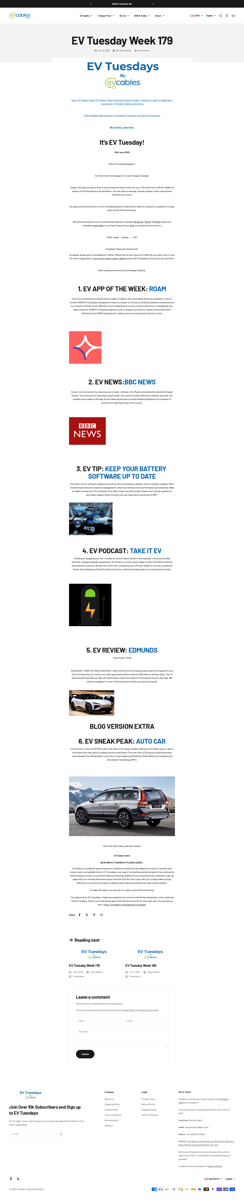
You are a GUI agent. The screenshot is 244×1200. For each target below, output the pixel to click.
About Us (109, 1099)
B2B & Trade (140, 15)
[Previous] (90, 4)
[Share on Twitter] (87, 915)
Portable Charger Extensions (129, 103)
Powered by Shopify (35, 1189)
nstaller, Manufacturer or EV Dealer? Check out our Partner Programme (125, 115)
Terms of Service (145, 1010)
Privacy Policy (128, 1010)
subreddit (98, 225)
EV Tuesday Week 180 (140, 965)
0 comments (143, 50)
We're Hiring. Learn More (122, 127)
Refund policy (111, 1120)
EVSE (87, 115)
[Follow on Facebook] (11, 1179)
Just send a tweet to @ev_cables (109, 258)
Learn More (21, 1124)
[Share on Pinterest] (94, 915)
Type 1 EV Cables (79, 100)
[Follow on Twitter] (18, 1179)
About (158, 15)
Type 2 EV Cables (97, 100)
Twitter (147, 221)
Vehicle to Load (148, 100)
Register (109, 1125)
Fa (135, 221)
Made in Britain (215, 1166)
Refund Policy (148, 1104)
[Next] (153, 4)
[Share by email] (101, 915)
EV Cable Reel (165, 100)
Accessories (107, 103)
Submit (85, 1054)
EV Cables (85, 15)
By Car (123, 15)
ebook (140, 221)
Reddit (157, 221)
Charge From (104, 15)
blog (131, 225)
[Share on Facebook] (79, 915)
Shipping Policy (112, 1104)
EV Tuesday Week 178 (84, 965)
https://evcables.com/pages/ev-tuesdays (125, 904)
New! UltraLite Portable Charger (124, 100)
